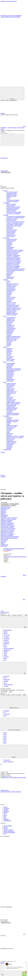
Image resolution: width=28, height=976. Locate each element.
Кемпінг (6, 279)
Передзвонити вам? (5, 172)
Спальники (6, 202)
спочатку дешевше (14, 503)
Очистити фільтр (5, 612)
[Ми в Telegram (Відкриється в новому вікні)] (12, 74)
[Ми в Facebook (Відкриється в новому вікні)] (12, 28)
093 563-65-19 (4, 158)
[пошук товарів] (12, 140)
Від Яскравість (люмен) (7, 690)
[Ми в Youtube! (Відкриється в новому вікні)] (12, 40)
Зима (5, 382)
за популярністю (5, 503)
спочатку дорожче (5, 505)
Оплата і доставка (13, 15)
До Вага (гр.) (15, 694)
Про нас (7, 15)
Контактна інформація (12, 16)
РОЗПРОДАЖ (7, 449)
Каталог (3, 15)
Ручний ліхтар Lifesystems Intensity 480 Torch (15, 556)
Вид (25, 673)
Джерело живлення (14, 707)
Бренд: (24, 575)
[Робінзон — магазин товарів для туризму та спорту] (6, 770)
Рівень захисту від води (14, 729)
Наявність (14, 757)
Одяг (5, 316)
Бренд (25, 627)
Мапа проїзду (4, 962)
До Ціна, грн (15, 615)
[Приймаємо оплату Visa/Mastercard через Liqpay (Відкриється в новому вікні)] (13, 777)
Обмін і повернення (9, 831)
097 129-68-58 (4, 171)
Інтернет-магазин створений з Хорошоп (11, 791)
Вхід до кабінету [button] (8, 825)
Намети (5, 190)
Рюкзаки (6, 215)
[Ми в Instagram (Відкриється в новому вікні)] (12, 63)
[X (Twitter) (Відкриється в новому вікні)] (12, 51)
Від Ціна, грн (4, 615)
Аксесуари (6, 237)
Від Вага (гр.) (4, 694)
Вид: (24, 599)
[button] (14, 9)
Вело (5, 362)
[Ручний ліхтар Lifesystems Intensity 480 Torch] (15, 549)
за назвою (13, 505)
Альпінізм (6, 416)
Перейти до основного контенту (9, 1)
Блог (19, 16)
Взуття (5, 347)
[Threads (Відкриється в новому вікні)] (12, 86)
